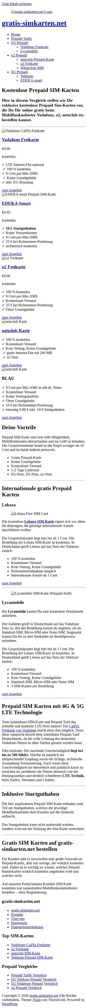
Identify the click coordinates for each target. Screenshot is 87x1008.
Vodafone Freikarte (34, 47)
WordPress (10, 1004)
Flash (37, 1000)
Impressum (19, 923)
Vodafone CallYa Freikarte (30, 945)
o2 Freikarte (29, 64)
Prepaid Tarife (21, 39)
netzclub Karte (16, 330)
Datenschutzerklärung (27, 927)
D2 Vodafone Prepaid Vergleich (34, 984)
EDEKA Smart (16, 203)
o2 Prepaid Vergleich (26, 988)
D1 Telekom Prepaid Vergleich (33, 979)
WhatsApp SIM (32, 68)
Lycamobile (29, 51)
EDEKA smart (31, 80)
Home (15, 34)
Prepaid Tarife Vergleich (29, 975)
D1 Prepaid (19, 72)
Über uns (18, 919)
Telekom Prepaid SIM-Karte (32, 957)
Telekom (26, 76)
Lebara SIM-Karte (39, 521)
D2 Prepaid (19, 43)
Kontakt (17, 914)
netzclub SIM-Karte (25, 953)
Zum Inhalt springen (17, 4)
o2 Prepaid (19, 55)
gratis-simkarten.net (34, 23)
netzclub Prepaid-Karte (37, 59)
